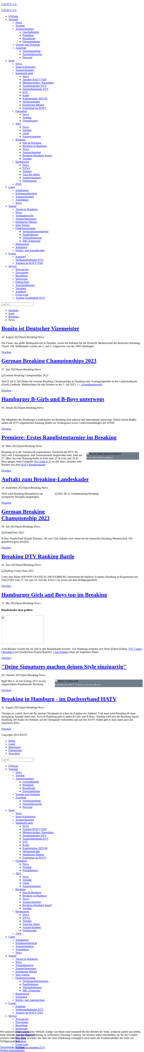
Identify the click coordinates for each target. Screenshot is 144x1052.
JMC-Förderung (31, 240)
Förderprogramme (25, 228)
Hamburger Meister (33, 104)
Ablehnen (19, 1047)
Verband (13, 19)
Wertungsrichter (31, 101)
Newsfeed (14, 753)
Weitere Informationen (12, 1050)
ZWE (18, 183)
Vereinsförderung (32, 237)
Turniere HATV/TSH (34, 79)
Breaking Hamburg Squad (37, 155)
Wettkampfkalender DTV (29, 259)
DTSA (26, 168)
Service (12, 266)
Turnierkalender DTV (34, 85)
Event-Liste (21, 294)
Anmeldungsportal (91, 384)
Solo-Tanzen (22, 225)
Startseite (13, 310)
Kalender (20, 256)
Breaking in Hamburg (34, 145)
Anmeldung (22, 199)
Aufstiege (20, 291)
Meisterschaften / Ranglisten (38, 82)
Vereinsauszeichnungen (35, 231)
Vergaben (20, 288)
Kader (25, 95)
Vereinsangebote (31, 51)
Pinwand (27, 57)
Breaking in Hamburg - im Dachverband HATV (59, 699)
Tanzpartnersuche (32, 54)
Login (11, 743)
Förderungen (29, 180)
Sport (11, 60)
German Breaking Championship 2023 (25, 514)
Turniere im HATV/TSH (29, 263)
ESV (25, 92)
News (18, 22)
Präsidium (28, 35)
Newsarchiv (22, 269)
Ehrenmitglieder (31, 41)
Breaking (20, 139)
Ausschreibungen (25, 285)
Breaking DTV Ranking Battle (37, 556)
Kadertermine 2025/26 (34, 98)
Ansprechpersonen (25, 218)
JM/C (18, 123)
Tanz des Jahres (31, 174)
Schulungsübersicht (26, 193)
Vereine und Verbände (27, 44)
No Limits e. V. (42, 461)
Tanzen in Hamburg (26, 209)
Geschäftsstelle (30, 32)
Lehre (11, 187)
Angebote (20, 47)
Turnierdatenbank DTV (35, 89)
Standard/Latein (24, 73)
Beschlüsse (21, 275)
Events (12, 253)
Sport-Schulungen (25, 66)
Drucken (6, 352)
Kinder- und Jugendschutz (30, 250)
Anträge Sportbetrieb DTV (30, 297)
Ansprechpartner (24, 28)
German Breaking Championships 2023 (48, 361)
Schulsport (21, 247)
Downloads (21, 272)
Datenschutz (22, 282)
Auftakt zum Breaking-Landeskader (45, 479)
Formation (21, 111)
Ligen (25, 133)
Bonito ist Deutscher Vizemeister (40, 328)
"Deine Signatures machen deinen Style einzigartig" (63, 666)
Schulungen (22, 190)
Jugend (12, 206)
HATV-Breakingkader (33, 464)
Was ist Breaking (31, 142)
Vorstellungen (30, 120)
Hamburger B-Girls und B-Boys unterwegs (52, 399)
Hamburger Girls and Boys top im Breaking (54, 594)
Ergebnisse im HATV (34, 108)
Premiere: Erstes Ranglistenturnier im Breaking (58, 437)
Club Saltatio (60, 652)
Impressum (21, 278)
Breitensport (22, 161)
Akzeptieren (7, 1047)
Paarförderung (30, 234)
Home (11, 740)
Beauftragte (28, 38)
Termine (20, 25)
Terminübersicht (24, 215)
